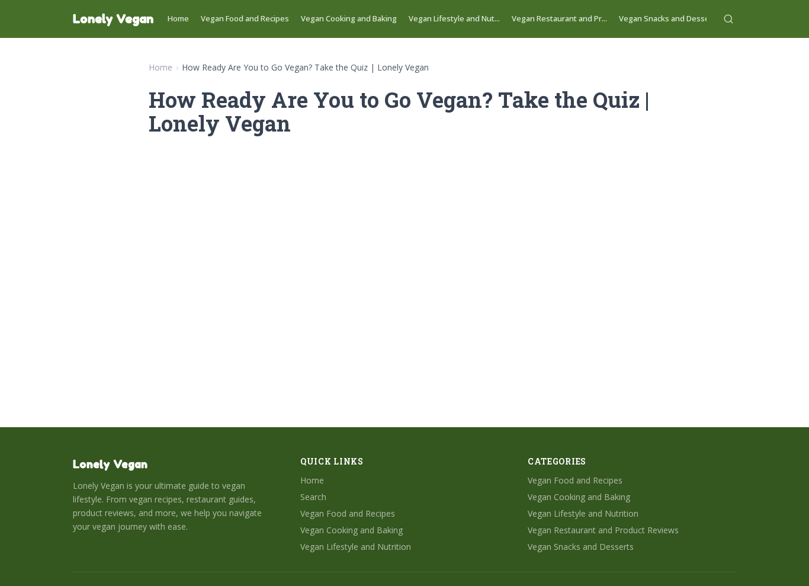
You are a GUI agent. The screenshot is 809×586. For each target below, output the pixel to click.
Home (178, 18)
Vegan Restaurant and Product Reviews (603, 530)
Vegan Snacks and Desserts (669, 18)
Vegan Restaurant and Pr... (559, 18)
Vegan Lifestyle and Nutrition (355, 546)
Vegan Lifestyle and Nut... (454, 18)
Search (313, 496)
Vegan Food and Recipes (245, 18)
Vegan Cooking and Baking (349, 18)
